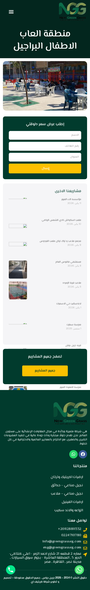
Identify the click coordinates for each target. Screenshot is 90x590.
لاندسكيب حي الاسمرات (68, 304)
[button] (11, 12)
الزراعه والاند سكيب (68, 510)
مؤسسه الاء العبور (71, 199)
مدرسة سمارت (74, 325)
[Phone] (10, 569)
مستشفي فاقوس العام (68, 262)
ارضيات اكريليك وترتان (67, 477)
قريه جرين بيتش (73, 346)
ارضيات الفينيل (72, 502)
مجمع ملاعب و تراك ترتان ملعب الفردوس (60, 241)
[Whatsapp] (79, 569)
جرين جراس (48, 578)
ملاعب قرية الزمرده (72, 283)
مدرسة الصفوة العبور (70, 387)
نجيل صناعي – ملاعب (67, 493)
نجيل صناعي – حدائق (67, 485)
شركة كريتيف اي (40, 582)
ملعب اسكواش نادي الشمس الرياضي (61, 220)
